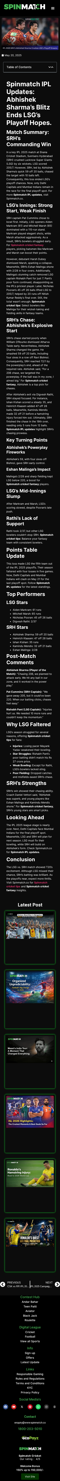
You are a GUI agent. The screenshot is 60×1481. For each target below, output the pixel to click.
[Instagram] (46, 1406)
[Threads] (54, 1406)
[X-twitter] (21, 1406)
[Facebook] (5, 1406)
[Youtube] (13, 1406)
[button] (52, 8)
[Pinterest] (30, 1406)
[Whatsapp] (38, 1406)
